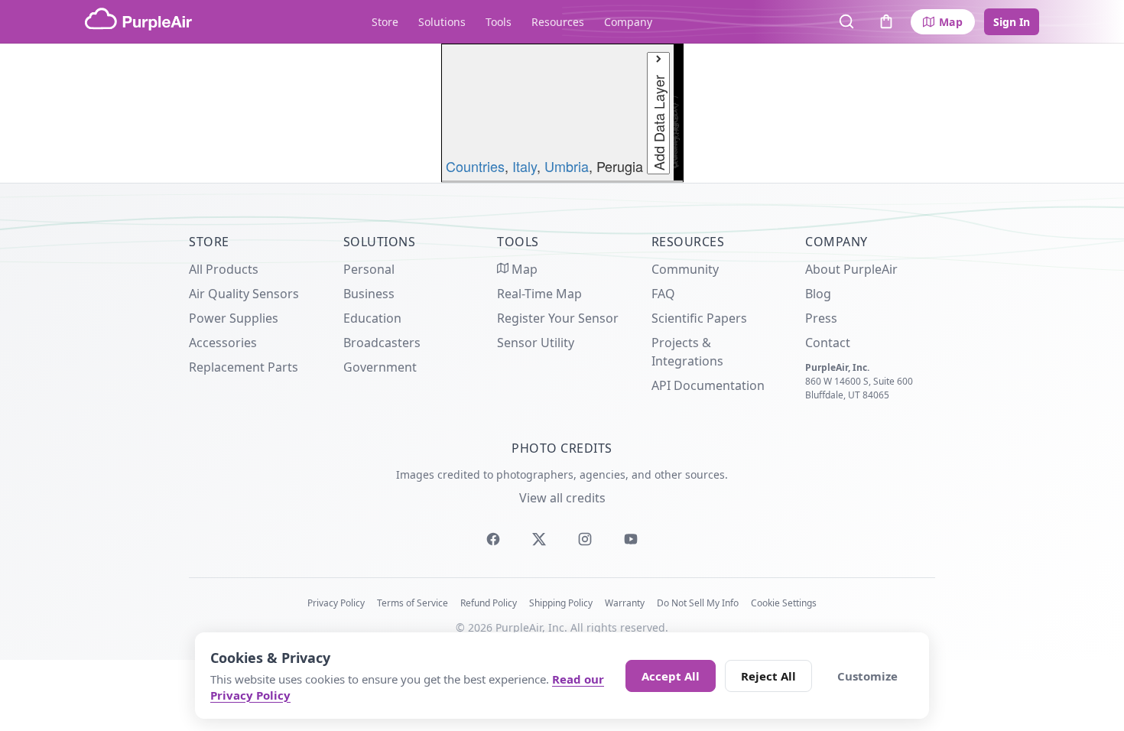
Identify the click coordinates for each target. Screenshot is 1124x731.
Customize (867, 676)
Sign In (1011, 22)
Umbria (566, 166)
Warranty (625, 602)
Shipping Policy (561, 602)
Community (685, 269)
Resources (557, 22)
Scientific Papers (699, 318)
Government (380, 367)
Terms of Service (412, 602)
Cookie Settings (784, 602)
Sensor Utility (535, 342)
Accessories (223, 342)
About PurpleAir (851, 269)
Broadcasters (382, 342)
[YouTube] (631, 539)
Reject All (768, 676)
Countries (475, 166)
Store (385, 22)
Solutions (442, 22)
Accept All (671, 676)
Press (821, 318)
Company (628, 22)
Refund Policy (488, 602)
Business (369, 293)
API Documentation (708, 385)
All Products (223, 269)
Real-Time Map (539, 293)
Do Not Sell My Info (698, 602)
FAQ (663, 293)
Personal (369, 269)
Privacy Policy (336, 602)
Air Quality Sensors (244, 293)
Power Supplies (233, 318)
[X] (539, 539)
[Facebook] (493, 539)
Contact (827, 342)
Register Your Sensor (558, 318)
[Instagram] (585, 539)
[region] (562, 113)
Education (372, 318)
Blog (818, 293)
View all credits (562, 497)
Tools (499, 22)
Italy (524, 166)
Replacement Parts (243, 367)
